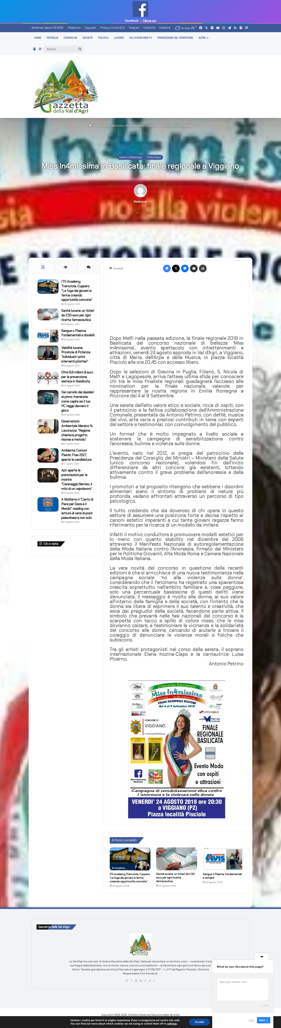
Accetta (199, 1022)
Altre (202, 37)
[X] (176, 268)
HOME (37, 37)
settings (172, 1024)
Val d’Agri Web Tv (140, 37)
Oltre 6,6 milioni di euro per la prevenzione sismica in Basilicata (77, 377)
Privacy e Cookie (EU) (112, 27)
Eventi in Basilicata (112, 125)
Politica (103, 37)
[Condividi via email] (194, 268)
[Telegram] (149, 980)
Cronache (70, 37)
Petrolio (52, 37)
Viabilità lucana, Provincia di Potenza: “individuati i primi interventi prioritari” (76, 354)
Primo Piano (154, 157)
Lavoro (119, 37)
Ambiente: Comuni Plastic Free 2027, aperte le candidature (76, 455)
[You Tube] (140, 980)
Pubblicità (149, 27)
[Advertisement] (177, 86)
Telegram (134, 27)
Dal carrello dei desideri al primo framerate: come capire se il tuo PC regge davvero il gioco (77, 401)
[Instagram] (145, 980)
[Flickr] (136, 980)
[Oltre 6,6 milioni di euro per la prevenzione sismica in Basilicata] (47, 377)
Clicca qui (149, 21)
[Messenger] (185, 268)
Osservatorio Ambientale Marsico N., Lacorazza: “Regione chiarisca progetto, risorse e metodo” (77, 430)
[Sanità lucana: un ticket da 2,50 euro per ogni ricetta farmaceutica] (176, 858)
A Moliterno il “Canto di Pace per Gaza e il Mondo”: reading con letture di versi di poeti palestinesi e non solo (77, 508)
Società (88, 37)
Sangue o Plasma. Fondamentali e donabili (77, 333)
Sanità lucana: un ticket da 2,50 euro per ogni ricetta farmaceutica (175, 877)
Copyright (90, 27)
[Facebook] (167, 268)
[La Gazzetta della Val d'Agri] (66, 86)
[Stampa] (203, 268)
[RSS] (154, 980)
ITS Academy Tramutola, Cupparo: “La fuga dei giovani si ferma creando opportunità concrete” (130, 877)
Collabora (164, 27)
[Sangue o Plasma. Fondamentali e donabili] (223, 858)
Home (95, 125)
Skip (251, 1020)
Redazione (74, 27)
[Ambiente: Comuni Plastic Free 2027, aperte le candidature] (47, 455)
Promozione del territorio (175, 37)
